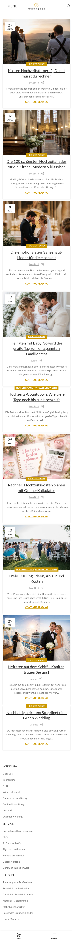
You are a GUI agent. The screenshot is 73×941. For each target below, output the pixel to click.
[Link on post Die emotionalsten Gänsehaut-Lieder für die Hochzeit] (36, 223)
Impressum (9, 779)
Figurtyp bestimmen (14, 849)
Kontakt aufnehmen (13, 855)
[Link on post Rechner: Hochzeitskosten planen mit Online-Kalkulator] (36, 456)
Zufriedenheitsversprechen (18, 831)
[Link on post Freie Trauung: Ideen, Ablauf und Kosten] (36, 547)
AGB (5, 785)
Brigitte (34, 724)
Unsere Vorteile (11, 861)
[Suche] (68, 6)
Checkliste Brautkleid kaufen (18, 894)
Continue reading (36, 102)
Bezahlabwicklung (13, 816)
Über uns (8, 773)
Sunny (34, 360)
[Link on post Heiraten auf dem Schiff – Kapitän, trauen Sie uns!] (36, 638)
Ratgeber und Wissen (46, 388)
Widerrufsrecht (11, 791)
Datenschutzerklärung (15, 798)
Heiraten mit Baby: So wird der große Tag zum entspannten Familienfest (36, 348)
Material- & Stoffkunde (15, 900)
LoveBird (34, 82)
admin (33, 678)
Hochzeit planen (36, 64)
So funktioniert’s (12, 843)
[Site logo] (36, 5)
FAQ (5, 837)
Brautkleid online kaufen (16, 888)
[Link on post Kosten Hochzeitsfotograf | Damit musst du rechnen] (36, 41)
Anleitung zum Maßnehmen (18, 882)
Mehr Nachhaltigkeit (14, 906)
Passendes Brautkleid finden (18, 912)
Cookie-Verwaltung (13, 804)
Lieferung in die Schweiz (16, 867)
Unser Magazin (11, 918)
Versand (7, 810)
